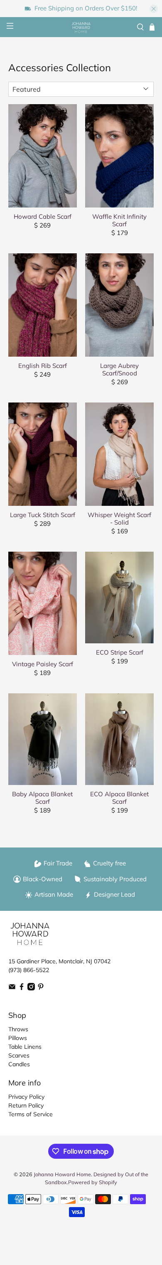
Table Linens (25, 1046)
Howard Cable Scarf (42, 216)
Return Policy (26, 1105)
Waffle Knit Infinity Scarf (119, 220)
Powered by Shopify (92, 1182)
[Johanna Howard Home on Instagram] (31, 988)
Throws (18, 1029)
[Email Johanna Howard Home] (12, 988)
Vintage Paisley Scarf (42, 664)
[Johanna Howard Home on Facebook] (21, 988)
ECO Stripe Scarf (119, 652)
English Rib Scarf (42, 366)
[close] (154, 9)
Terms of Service (30, 1114)
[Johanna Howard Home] (81, 27)
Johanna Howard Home (62, 1174)
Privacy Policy (26, 1096)
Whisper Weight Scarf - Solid (119, 518)
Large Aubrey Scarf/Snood (119, 369)
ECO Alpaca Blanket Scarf (119, 797)
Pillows (17, 1038)
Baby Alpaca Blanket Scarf (42, 797)
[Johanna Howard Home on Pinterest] (40, 988)
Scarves (18, 1055)
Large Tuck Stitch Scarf (42, 515)
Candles (19, 1064)
